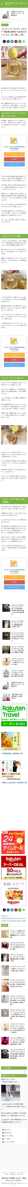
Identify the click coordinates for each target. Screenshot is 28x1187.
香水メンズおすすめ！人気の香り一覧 (15, 782)
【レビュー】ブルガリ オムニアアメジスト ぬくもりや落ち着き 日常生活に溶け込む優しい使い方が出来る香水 (17, 1054)
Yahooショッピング (14, 164)
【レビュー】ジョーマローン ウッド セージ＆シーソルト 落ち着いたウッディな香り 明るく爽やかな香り (17, 1014)
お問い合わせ (20, 1174)
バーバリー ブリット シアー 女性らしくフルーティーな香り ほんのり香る (17, 968)
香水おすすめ (8, 1132)
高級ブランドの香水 (21, 920)
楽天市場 (14, 159)
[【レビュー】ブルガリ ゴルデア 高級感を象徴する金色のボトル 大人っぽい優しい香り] (12, 41)
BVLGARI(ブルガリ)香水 (8, 918)
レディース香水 (8, 1136)
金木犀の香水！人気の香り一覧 (12, 753)
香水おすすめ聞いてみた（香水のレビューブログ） (16, 3)
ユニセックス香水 (9, 1142)
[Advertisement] (14, 808)
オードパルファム (18, 918)
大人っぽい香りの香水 (11, 920)
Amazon (14, 154)
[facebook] (8, 41)
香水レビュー (6, 915)
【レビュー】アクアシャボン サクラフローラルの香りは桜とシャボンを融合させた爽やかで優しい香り (17, 1000)
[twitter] (4, 41)
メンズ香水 (7, 1139)
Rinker (16, 149)
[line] (19, 41)
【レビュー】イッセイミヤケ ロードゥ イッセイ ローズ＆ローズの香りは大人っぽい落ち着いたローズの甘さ (17, 1028)
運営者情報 (12, 1174)
